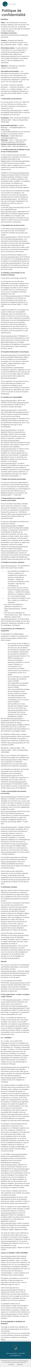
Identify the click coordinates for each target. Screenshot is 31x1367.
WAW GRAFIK (5, 129)
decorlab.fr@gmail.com (15, 1355)
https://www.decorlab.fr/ (9, 336)
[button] (25, 3)
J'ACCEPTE (11, 1364)
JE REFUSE (20, 1364)
